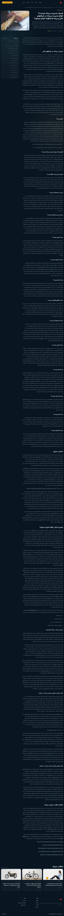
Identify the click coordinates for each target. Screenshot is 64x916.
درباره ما (27, 2)
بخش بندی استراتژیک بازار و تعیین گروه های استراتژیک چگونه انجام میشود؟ (41, 488)
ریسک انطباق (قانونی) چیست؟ (13, 62)
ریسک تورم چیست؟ (15, 74)
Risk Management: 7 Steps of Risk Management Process (50, 848)
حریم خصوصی (23, 905)
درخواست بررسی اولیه (8, 2)
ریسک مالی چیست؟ (15, 60)
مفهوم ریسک (16, 43)
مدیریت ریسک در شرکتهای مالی (13, 41)
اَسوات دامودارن (36, 128)
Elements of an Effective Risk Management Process (51, 855)
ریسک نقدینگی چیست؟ (14, 77)
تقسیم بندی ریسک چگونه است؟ (13, 48)
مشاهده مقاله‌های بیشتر (4, 867)
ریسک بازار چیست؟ (15, 70)
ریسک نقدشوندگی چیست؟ (14, 65)
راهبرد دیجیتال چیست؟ (51, 730)
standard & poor (32, 610)
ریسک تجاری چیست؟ (14, 55)
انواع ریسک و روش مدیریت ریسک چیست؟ (11, 46)
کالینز (45, 132)
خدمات (36, 2)
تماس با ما (24, 900)
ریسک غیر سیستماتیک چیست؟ (13, 53)
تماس (24, 2)
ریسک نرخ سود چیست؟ (14, 72)
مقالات (40, 2)
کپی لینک (49, 30)
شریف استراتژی (60, 7)
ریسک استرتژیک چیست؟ (14, 58)
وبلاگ (32, 2)
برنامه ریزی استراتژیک (52, 829)
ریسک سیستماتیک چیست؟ (13, 50)
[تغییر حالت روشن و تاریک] (14, 2)
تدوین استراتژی (45, 671)
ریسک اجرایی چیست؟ (14, 67)
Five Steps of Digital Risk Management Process (52, 845)
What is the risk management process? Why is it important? (50, 842)
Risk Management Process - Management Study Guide (51, 851)
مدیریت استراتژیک (35, 829)
